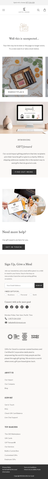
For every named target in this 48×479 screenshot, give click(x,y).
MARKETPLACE (16, 92)
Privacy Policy (6, 467)
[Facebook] (11, 308)
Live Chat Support (11, 417)
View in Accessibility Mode (32, 469)
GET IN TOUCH (14, 247)
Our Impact (9, 380)
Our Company (10, 384)
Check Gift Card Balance (13, 413)
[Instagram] (16, 308)
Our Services (9, 447)
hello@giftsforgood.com (17, 322)
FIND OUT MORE (24, 172)
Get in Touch (9, 405)
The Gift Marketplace (12, 434)
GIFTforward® (10, 442)
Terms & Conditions (30, 467)
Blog (6, 388)
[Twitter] (27, 308)
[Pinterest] (22, 308)
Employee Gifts (10, 459)
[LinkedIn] (6, 308)
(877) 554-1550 (30, 3)
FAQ (6, 409)
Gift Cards (8, 438)
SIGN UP (39, 285)
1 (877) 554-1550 (14, 318)
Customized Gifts (11, 455)
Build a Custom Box (12, 451)
